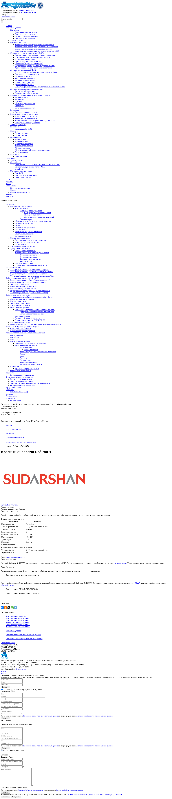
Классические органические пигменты (30, 240)
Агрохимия (14, 154)
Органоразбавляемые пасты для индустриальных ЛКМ (37, 51)
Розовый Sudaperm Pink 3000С (18, 627)
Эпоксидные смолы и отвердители (24, 114)
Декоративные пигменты (25, 38)
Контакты (9, 196)
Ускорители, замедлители (25, 59)
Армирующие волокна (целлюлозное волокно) (33, 68)
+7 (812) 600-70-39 (26, 10)
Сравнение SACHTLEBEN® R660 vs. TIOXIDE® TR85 (37, 165)
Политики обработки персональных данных (41, 716)
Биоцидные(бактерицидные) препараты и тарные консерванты (40, 87)
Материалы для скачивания (21, 171)
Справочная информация (20, 192)
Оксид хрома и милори (24, 234)
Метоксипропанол (22, 148)
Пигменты (14, 30)
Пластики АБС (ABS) (23, 129)
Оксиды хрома (25, 360)
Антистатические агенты (25, 80)
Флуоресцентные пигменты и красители (31, 265)
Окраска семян (21, 156)
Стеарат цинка (21, 135)
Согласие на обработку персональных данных (24, 639)
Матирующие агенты (23, 76)
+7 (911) (28, 12)
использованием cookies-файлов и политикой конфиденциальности (95, 794)
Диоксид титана (16, 40)
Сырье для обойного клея (25, 91)
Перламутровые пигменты (25, 251)
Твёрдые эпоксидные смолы (26, 118)
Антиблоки (19, 99)
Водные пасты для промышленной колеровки (33, 49)
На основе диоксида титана (31, 211)
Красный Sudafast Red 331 (16, 616)
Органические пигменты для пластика (30, 343)
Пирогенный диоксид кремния (27, 318)
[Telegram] (15, 607)
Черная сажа (20, 230)
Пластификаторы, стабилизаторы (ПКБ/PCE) (33, 57)
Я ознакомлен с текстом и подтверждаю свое (58, 716)
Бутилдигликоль (21, 142)
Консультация (12, 505)
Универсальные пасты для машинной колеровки (34, 45)
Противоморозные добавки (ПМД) (29, 61)
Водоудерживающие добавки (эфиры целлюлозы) (35, 55)
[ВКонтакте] (2, 607)
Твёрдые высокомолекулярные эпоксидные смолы (35, 120)
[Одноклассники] (5, 607)
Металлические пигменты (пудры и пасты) (32, 253)
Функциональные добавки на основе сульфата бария (36, 72)
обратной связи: (7, 585)
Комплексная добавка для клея (27, 93)
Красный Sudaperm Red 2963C (18, 618)
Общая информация (23, 177)
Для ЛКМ (19, 173)
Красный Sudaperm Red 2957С (18, 620)
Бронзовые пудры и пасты (30, 259)
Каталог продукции (13, 28)
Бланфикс (19, 169)
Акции (8, 184)
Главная (9, 26)
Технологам (10, 158)
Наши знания (15, 163)
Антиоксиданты (21, 97)
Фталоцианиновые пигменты (27, 242)
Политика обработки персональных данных (23, 635)
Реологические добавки (24, 83)
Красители (19, 106)
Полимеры (14, 127)
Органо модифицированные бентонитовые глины (35, 310)
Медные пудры (26, 261)
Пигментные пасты (18, 43)
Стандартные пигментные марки (37, 213)
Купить (4, 505)
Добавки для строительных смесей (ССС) (27, 53)
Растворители (15, 137)
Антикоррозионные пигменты (27, 36)
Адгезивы (19, 102)
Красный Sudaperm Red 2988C (18, 625)
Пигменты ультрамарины (25, 227)
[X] (8, 607)
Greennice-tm (20, 669)
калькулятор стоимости (15, 557)
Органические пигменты (25, 34)
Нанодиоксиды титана (33, 215)
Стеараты (14, 131)
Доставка (9, 182)
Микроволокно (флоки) (24, 263)
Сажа (22, 356)
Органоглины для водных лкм (32, 314)
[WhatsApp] (12, 607)
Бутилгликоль (20, 139)
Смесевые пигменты (23, 236)
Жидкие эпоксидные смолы (26, 116)
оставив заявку (120, 563)
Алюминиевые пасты (28, 255)
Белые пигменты (21, 208)
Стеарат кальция (21, 133)
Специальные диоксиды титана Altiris (30, 167)
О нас (8, 179)
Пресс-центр (11, 186)
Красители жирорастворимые (27, 112)
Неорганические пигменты (26, 32)
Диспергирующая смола (24, 85)
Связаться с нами (8, 17)
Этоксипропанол (22, 152)
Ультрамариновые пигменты (31, 364)
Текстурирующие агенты (25, 78)
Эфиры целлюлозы (18, 125)
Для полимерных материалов (26, 175)
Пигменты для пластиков (25, 104)
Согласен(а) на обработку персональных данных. (23, 690)
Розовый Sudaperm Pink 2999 (17, 623)
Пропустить (16, 797)
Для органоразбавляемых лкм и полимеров (37, 312)
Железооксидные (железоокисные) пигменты (33, 221)
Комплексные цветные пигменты (28, 232)
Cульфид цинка (26, 219)
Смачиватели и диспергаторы (27, 74)
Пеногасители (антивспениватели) (29, 64)
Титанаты (23, 358)
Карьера (9, 194)
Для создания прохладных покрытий (39, 217)
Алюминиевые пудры (28, 257)
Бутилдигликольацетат (24, 144)
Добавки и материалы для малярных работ (27, 89)
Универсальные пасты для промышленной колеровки (36, 47)
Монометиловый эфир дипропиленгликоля (32, 150)
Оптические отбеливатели (25, 108)
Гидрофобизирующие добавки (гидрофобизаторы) (35, 66)
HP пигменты (20, 244)
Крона (17, 225)
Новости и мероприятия (20, 188)
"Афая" (137, 583)
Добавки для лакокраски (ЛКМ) (23, 70)
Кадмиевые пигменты (24, 223)
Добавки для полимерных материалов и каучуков (30, 95)
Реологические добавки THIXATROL (30, 320)
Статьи (13, 190)
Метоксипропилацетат (24, 146)
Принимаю (5, 797)
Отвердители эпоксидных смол (27, 123)
